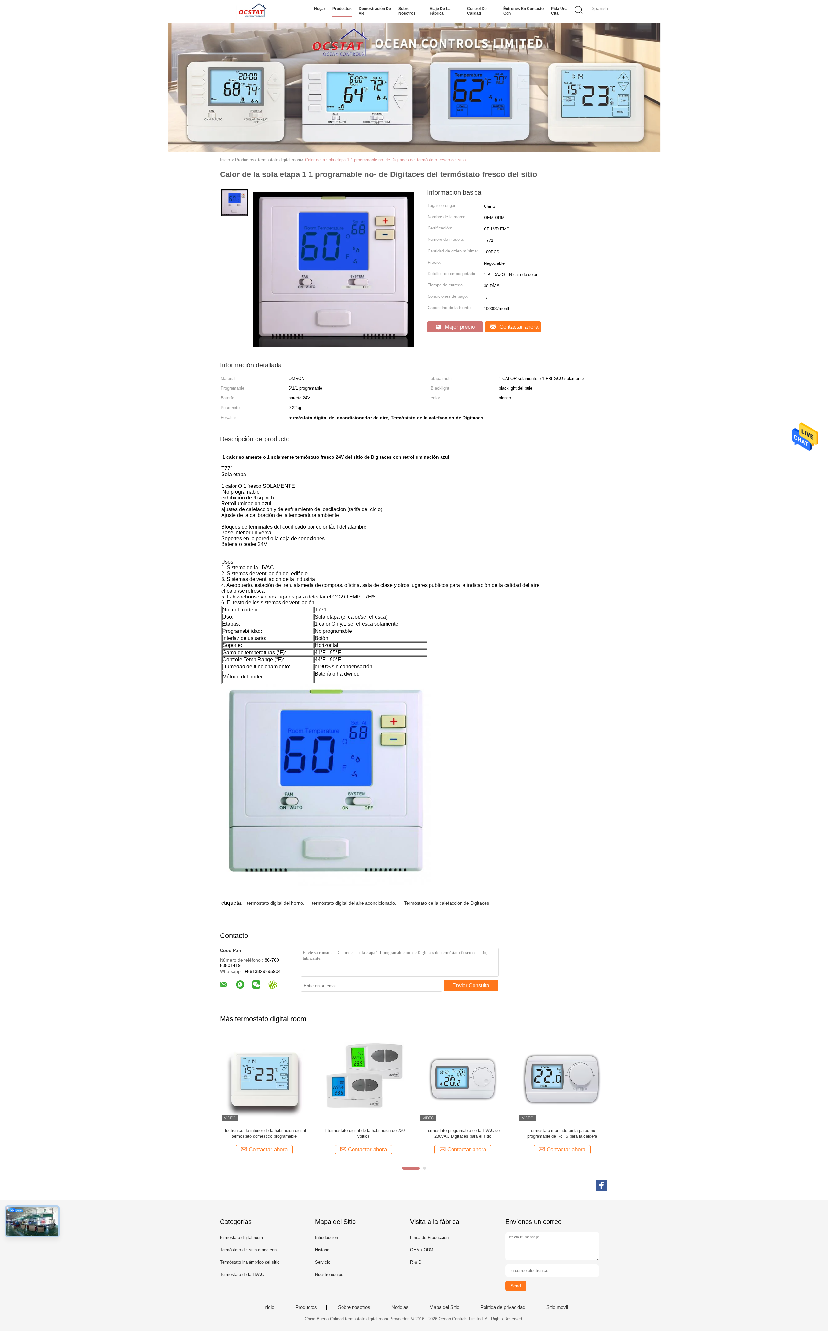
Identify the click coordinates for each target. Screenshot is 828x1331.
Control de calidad (477, 11)
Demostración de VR (375, 11)
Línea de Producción (429, 1237)
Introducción (326, 1237)
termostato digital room (241, 1237)
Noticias (400, 1307)
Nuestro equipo (329, 1274)
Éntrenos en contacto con (523, 11)
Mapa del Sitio (444, 1307)
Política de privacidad (502, 1307)
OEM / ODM (421, 1249)
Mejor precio (459, 327)
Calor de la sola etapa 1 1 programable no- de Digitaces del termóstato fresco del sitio (385, 159)
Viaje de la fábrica (440, 11)
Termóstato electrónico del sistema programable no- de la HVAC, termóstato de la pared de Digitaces (264, 1133)
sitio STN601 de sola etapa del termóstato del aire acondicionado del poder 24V (463, 1133)
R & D (415, 1262)
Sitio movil (557, 1307)
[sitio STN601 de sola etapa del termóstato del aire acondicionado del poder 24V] (463, 1079)
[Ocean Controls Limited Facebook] (601, 1185)
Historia (322, 1249)
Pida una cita (559, 11)
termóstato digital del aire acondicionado (353, 903)
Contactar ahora (518, 327)
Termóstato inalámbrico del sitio (249, 1262)
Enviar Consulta (470, 985)
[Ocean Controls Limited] (251, 11)
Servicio (322, 1262)
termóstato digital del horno (275, 903)
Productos (342, 8)
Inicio (268, 1307)
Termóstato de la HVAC (242, 1274)
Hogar (319, 8)
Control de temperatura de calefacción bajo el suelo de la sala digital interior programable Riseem (562, 1133)
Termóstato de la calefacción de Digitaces (446, 903)
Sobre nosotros (407, 11)
